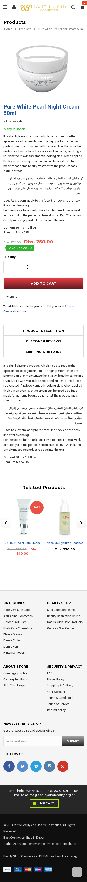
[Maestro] (38, 869)
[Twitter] (22, 766)
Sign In (69, 306)
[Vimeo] (36, 766)
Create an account (15, 311)
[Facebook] (9, 766)
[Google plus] (62, 766)
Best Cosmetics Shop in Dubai (23, 837)
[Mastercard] (28, 869)
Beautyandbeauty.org (62, 856)
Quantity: (9, 257)
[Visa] (7, 869)
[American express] (48, 869)
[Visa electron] (18, 869)
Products (25, 29)
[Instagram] (49, 766)
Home (8, 29)
